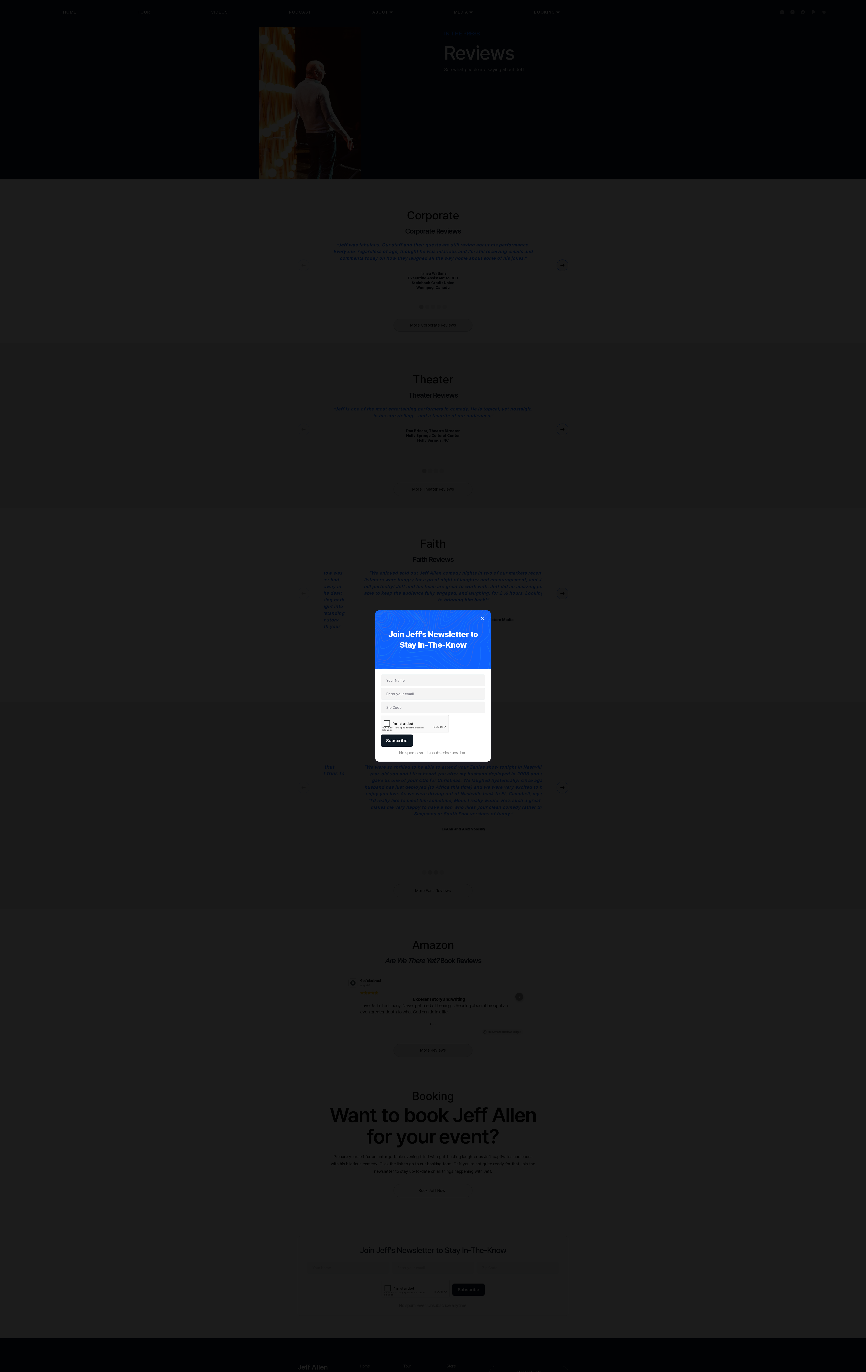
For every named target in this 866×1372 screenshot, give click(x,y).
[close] (482, 619)
